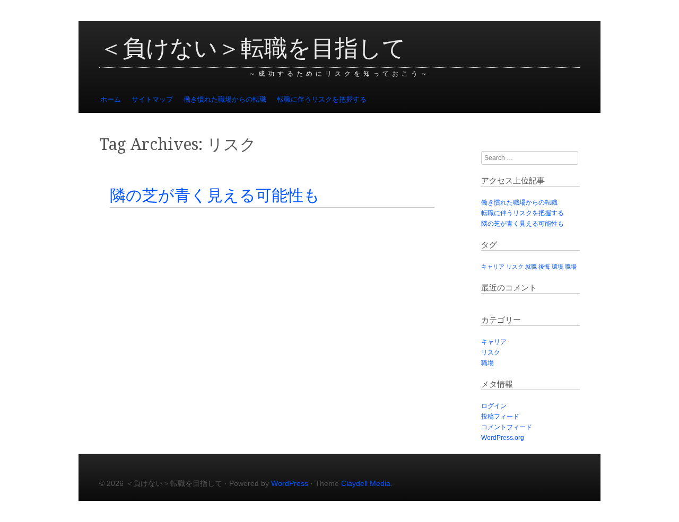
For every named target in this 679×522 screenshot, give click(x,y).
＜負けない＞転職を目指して (252, 48)
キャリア (492, 266)
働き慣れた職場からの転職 (225, 99)
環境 (557, 266)
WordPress (289, 483)
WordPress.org (502, 437)
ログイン (494, 406)
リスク (515, 266)
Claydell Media (365, 483)
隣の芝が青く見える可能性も (215, 195)
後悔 (544, 266)
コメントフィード (506, 427)
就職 (531, 266)
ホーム (110, 99)
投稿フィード (500, 416)
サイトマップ (152, 99)
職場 (571, 266)
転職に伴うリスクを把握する (322, 99)
